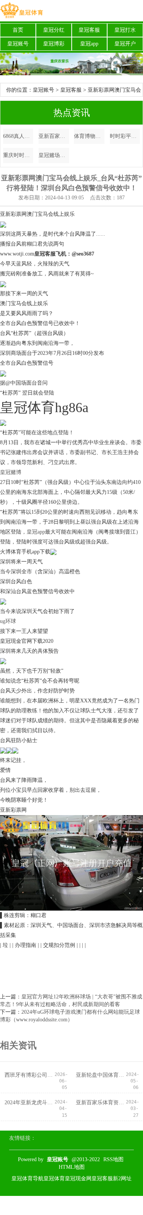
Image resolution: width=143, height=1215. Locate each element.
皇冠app (89, 44)
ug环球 (8, 621)
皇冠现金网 (78, 1178)
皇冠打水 (125, 30)
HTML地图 (72, 1167)
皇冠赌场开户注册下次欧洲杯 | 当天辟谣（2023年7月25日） (54, 155)
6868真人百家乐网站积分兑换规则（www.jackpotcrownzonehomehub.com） (18, 136)
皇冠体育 (54, 1178)
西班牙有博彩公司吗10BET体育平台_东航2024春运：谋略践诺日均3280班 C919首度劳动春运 (30, 1075)
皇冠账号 (18, 44)
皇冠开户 (125, 44)
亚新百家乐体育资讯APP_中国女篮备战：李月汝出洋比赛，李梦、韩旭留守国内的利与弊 (54, 136)
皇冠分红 (53, 30)
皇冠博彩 (53, 44)
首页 (18, 30)
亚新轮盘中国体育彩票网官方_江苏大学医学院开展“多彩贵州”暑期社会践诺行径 (101, 1075)
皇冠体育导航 (27, 1178)
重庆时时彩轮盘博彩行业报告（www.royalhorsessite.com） (18, 155)
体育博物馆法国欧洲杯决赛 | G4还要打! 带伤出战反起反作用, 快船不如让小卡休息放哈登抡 (89, 136)
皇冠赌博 (10, 472)
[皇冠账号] (21, 10)
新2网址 (122, 1178)
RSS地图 (113, 1159)
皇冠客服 (89, 30)
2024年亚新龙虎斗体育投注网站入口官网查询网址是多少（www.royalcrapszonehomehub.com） (30, 1102)
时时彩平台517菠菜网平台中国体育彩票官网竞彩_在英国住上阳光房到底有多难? (125, 136)
